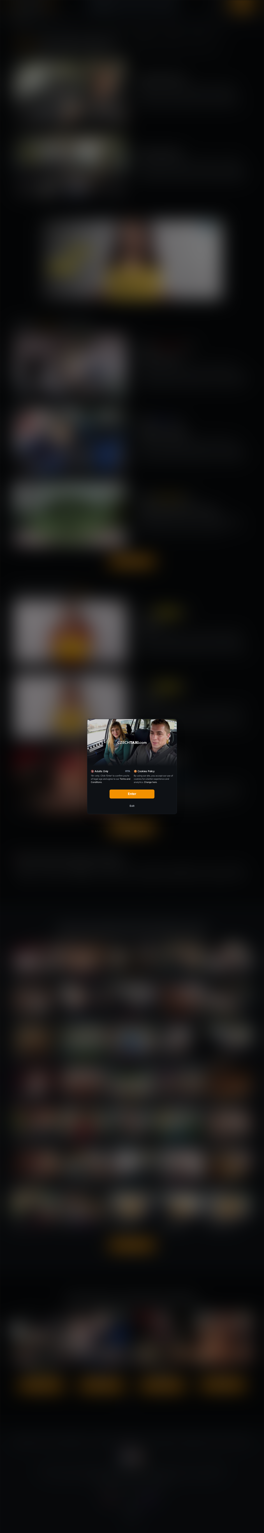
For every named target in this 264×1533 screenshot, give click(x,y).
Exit (132, 805)
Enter (132, 794)
